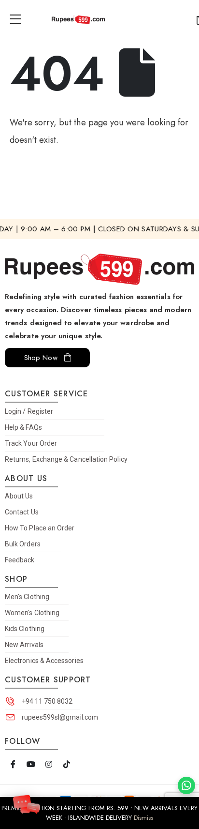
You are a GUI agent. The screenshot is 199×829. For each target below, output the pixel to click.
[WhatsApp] (186, 785)
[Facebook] (13, 764)
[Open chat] (26, 802)
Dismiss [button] (143, 817)
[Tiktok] (66, 764)
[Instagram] (49, 764)
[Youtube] (31, 764)
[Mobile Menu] (19, 19)
